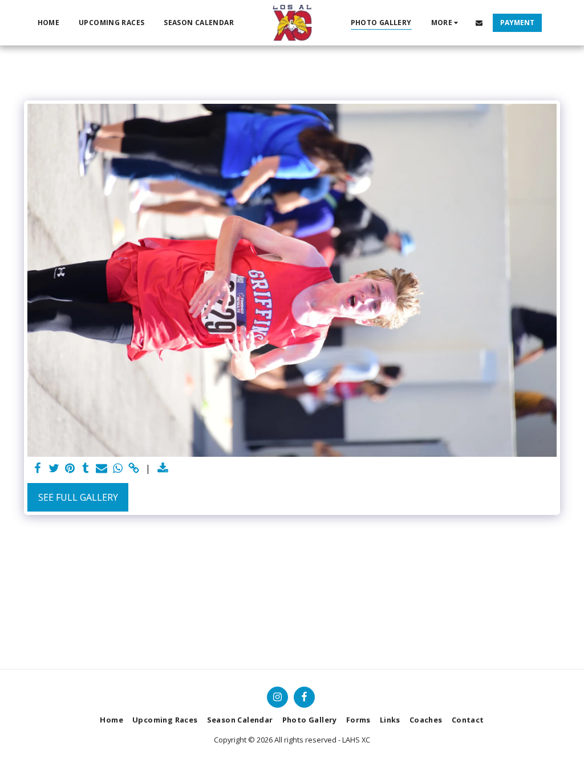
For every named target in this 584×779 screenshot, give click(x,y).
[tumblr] (85, 468)
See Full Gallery (78, 497)
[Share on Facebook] (37, 468)
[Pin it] (69, 468)
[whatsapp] (117, 468)
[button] (479, 22)
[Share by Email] (101, 468)
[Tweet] (53, 468)
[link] (133, 468)
